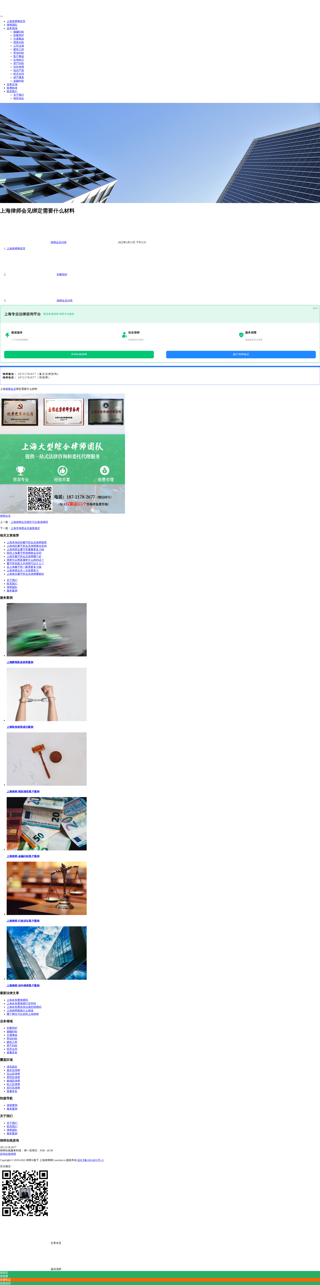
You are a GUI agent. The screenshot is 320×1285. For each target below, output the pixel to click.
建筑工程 (18, 49)
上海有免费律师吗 (17, 1000)
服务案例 (12, 590)
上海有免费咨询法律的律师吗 (24, 1007)
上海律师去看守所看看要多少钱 (25, 549)
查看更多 (12, 1052)
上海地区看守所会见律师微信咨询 (27, 545)
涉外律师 (18, 66)
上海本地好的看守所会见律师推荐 (27, 542)
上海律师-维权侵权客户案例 (23, 791)
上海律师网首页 (16, 21)
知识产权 (18, 70)
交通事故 (18, 38)
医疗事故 (18, 56)
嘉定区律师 (13, 1070)
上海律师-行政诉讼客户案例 (23, 920)
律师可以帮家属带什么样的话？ (25, 560)
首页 (16, 248)
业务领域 (12, 28)
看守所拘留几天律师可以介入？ (25, 563)
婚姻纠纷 (18, 31)
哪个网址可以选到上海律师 (23, 1014)
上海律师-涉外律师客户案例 (23, 985)
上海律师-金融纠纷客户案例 (23, 856)
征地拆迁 (18, 59)
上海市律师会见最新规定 (25, 528)
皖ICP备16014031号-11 (91, 1160)
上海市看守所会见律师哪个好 (24, 556)
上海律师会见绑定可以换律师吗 (29, 522)
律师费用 (12, 1105)
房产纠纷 (18, 63)
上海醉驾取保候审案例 (20, 662)
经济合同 (18, 73)
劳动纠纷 (18, 52)
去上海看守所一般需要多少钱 (24, 567)
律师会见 (10, 389)
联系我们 (12, 91)
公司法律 (18, 45)
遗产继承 (18, 77)
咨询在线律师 (8, 1154)
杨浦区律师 (13, 1080)
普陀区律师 (13, 1077)
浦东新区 (12, 1066)
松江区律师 (13, 1084)
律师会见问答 (59, 242)
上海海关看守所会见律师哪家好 (25, 574)
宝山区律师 (13, 1073)
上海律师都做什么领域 (20, 1010)
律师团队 (12, 24)
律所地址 (18, 98)
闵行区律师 (13, 1087)
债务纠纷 (18, 42)
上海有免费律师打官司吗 (21, 1003)
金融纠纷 (18, 80)
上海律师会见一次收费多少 (23, 570)
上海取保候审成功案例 (20, 726)
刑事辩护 (18, 35)
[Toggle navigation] (1, 16)
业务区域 (12, 84)
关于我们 (18, 94)
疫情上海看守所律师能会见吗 (24, 553)
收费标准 (12, 87)
